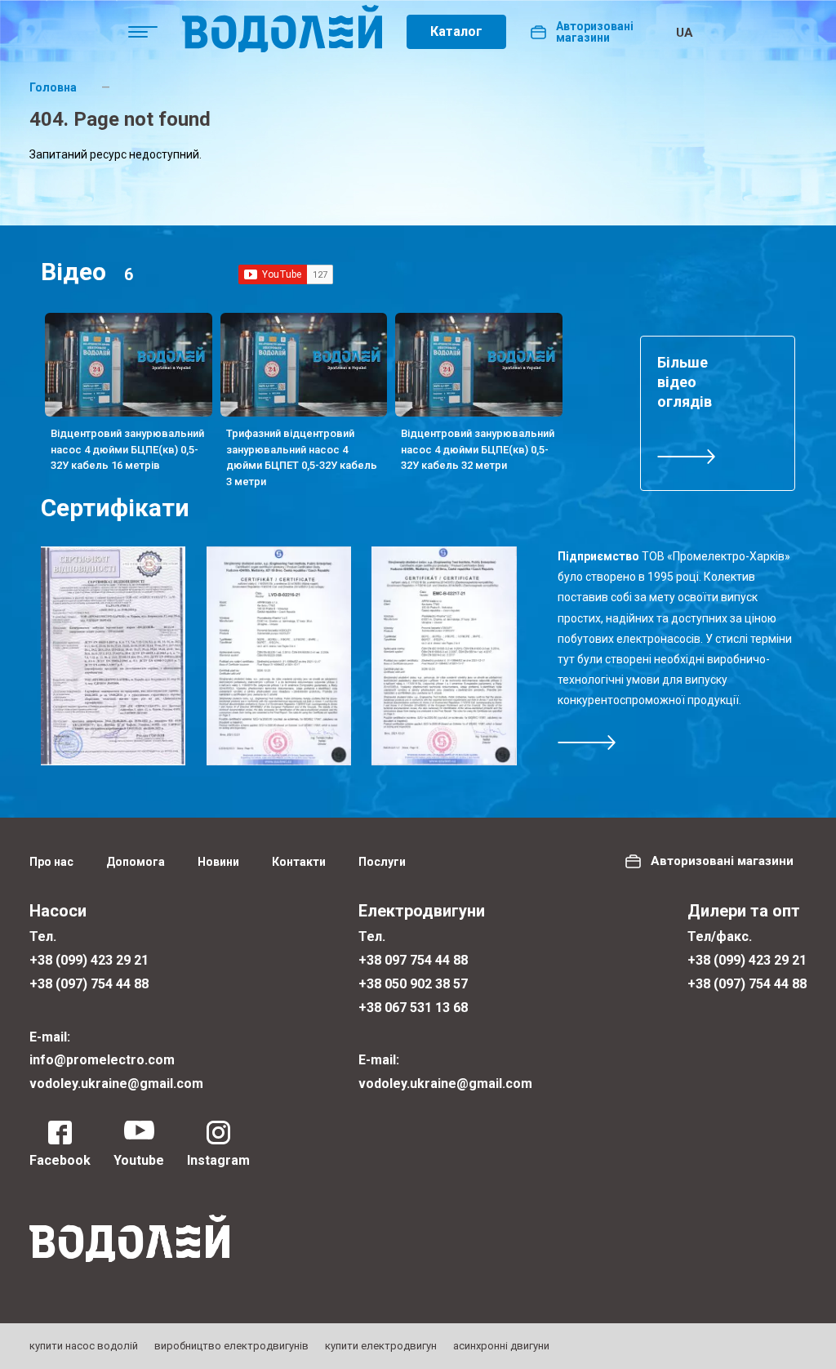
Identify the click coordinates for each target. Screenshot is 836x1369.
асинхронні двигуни (501, 1346)
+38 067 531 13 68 (413, 1007)
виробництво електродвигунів (231, 1346)
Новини (218, 861)
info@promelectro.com (102, 1060)
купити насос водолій (83, 1346)
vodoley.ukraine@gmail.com (116, 1083)
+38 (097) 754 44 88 (89, 984)
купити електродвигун (381, 1346)
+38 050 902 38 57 (413, 984)
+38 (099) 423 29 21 (89, 960)
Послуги (382, 861)
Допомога (135, 861)
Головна (53, 87)
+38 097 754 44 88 (413, 960)
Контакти (299, 861)
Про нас (51, 861)
